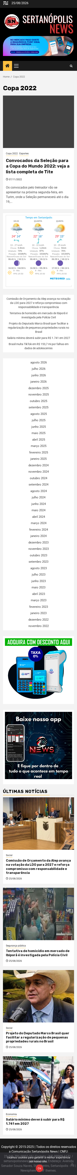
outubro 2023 (38, 555)
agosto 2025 (38, 414)
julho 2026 (38, 369)
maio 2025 (38, 433)
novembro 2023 (38, 549)
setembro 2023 (38, 561)
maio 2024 (38, 510)
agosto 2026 (38, 362)
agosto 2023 (38, 568)
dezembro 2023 (38, 542)
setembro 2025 (38, 407)
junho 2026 (38, 375)
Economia (11, 1114)
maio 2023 (38, 587)
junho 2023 (38, 581)
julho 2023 (38, 574)
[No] (72, 1164)
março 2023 (38, 600)
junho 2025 (38, 427)
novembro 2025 (38, 394)
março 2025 (38, 446)
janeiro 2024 (38, 536)
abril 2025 (38, 439)
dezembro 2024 (38, 465)
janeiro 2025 (38, 459)
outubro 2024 (38, 478)
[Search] (71, 66)
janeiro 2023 (38, 613)
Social (9, 855)
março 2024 (38, 523)
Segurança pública (16, 945)
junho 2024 (38, 504)
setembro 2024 (38, 484)
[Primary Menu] (18, 66)
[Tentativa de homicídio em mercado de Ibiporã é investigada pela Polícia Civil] (38, 914)
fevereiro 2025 (38, 452)
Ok (39, 1168)
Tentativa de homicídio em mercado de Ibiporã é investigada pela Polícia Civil (37, 953)
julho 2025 (38, 420)
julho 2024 (38, 497)
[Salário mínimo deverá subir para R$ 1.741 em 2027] (38, 1082)
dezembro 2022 (38, 619)
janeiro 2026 (38, 381)
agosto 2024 (38, 491)
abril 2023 (38, 594)
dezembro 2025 (38, 388)
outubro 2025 (38, 401)
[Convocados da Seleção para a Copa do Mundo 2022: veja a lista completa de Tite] (38, 122)
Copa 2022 (12, 153)
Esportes (24, 153)
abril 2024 (38, 517)
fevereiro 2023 (38, 607)
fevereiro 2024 (38, 529)
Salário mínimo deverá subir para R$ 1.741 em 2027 (38, 338)
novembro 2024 (38, 471)
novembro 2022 (38, 626)
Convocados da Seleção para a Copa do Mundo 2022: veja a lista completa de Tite (37, 166)
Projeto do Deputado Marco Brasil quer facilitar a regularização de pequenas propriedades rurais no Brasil (38, 327)
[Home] (7, 66)
